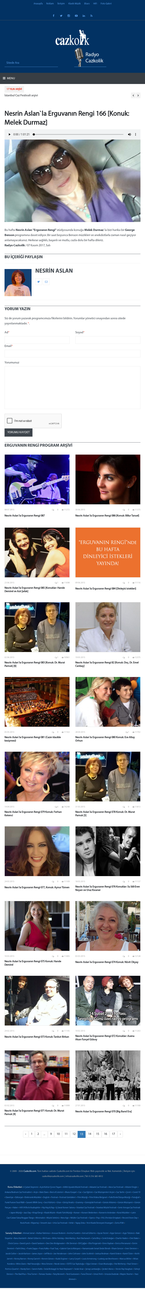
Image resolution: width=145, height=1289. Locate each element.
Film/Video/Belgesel (98, 1197)
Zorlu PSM (119, 1223)
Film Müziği (82, 1197)
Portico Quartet (12, 1269)
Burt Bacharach (83, 1238)
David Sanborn (38, 1244)
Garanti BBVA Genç (34, 1203)
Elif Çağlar (82, 1244)
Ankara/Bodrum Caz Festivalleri (18, 1192)
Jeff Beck (48, 1254)
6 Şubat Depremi (31, 1187)
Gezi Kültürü (49, 1203)
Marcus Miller (126, 1259)
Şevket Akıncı (108, 1269)
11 (66, 1134)
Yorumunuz (12, 362)
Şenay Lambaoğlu (92, 1269)
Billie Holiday (58, 1238)
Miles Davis (21, 1264)
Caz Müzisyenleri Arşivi (104, 1192)
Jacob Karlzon (24, 1254)
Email (9, 346)
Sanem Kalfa (37, 1269)
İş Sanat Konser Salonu (65, 1208)
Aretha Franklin (73, 1233)
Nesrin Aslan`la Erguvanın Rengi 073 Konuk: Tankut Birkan (37, 1037)
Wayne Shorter (126, 1274)
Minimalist (40, 1218)
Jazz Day (27, 1213)
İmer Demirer (131, 1249)
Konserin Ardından (107, 1213)
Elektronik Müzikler (33, 1197)
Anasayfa (38, 3)
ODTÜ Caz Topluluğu (75, 1264)
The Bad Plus (20, 1274)
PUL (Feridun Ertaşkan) (111, 1218)
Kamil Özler (128, 1254)
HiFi (95, 3)
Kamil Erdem (115, 1254)
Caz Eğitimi (88, 1192)
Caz (79, 1192)
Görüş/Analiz (68, 1203)
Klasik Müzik (74, 3)
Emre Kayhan (108, 1244)
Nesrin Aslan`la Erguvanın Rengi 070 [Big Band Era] (103, 1111)
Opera (92, 1218)
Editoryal (19, 1197)
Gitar (59, 1203)
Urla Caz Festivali (60, 1223)
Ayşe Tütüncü (128, 1233)
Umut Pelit (98, 1274)
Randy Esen (25, 1269)
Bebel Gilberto (34, 1238)
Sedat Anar (79, 1269)
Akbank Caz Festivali (98, 1187)
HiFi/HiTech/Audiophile (30, 1208)
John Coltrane (74, 1254)
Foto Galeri (106, 3)
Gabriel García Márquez (70, 1249)
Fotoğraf (135, 1197)
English (46, 1197)
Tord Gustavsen (72, 1274)
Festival (54, 1197)
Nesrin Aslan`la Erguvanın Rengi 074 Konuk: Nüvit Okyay (106, 962)
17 (113, 1134)
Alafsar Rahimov (43, 1233)
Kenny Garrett (34, 1259)
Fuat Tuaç (54, 1249)
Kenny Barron (20, 1259)
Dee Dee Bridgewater (55, 1244)
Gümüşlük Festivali (93, 1203)
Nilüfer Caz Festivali (78, 1218)
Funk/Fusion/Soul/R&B (14, 1203)
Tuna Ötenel (86, 1274)
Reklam (50, 3)
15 (97, 1134)
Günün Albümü (109, 1203)
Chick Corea (13, 1244)
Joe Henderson (59, 1254)
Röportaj (35, 1223)
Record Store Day (129, 1218)
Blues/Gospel (71, 1192)
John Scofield (87, 1254)
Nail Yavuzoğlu (34, 1264)
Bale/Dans (44, 1192)
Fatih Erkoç (20, 1249)
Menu (10, 78)
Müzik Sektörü (53, 1218)
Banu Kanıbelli (20, 1238)
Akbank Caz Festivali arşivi (21, 95)
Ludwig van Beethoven (108, 1259)
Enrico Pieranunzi (123, 1244)
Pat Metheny (120, 1264)
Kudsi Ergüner (62, 1259)
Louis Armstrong (89, 1259)
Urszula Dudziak (111, 1274)
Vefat (71, 1223)
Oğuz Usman (91, 1264)
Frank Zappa (32, 1249)
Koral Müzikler (123, 1213)
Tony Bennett (59, 1274)
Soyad (80, 332)
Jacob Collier (11, 1254)
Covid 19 (136, 1192)
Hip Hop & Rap (48, 1208)
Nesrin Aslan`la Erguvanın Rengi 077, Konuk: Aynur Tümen (37, 887)
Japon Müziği (16, 1213)
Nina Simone (47, 1264)
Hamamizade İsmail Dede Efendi (96, 1249)
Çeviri (128, 1192)
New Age (65, 1218)
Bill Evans (47, 1238)
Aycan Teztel (102, 1233)
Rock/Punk (24, 1223)
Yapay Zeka (80, 1223)
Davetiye (9, 1197)
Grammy (79, 1203)
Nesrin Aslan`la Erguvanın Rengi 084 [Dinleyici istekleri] (105, 588)
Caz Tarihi (120, 1192)
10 (58, 1134)
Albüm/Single (131, 1187)
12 (74, 1134)
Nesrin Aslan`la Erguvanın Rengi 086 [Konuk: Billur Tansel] (107, 515)
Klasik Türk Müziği (64, 1213)
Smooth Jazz (45, 1223)
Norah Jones (59, 1264)
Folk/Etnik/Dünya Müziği (119, 1197)
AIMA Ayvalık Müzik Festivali (75, 1187)
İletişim (61, 3)
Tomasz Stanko (45, 1274)
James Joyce (37, 1254)
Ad (7, 332)
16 (105, 1134)
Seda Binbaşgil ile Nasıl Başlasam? (58, 1269)
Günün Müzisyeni (125, 1203)
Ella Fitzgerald (95, 1244)
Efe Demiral (72, 1244)
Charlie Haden (122, 1238)
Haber (15, 1208)
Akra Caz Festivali (116, 1187)
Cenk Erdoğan (108, 1238)
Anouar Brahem (58, 1233)
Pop (98, 1218)
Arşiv (36, 1192)
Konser (77, 1213)
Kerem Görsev (48, 1259)
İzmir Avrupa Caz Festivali (129, 1208)
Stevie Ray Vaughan (124, 1269)
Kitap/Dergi (37, 1213)
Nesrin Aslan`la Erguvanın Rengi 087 (25, 515)
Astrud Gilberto (89, 1233)
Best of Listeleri (56, 1192)
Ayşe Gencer (115, 1233)
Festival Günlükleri (67, 1197)
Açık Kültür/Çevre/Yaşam (50, 1187)
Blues (87, 3)
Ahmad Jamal (29, 1233)
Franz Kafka (44, 1249)
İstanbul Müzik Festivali (106, 1208)
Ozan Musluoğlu (106, 1264)
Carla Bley (96, 1238)
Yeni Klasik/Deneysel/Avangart (99, 1223)
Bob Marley (70, 1238)
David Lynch (25, 1244)
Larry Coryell (74, 1259)
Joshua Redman (102, 1254)
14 (89, 1134)
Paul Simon (132, 1264)
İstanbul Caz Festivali (86, 1208)
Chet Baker (134, 1238)
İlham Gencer (117, 1249)
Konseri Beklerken (89, 1213)
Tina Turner (32, 1274)
